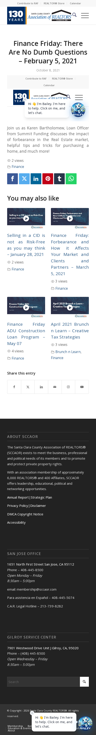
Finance (18, 166)
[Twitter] (24, 178)
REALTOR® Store (54, 3)
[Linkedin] (36, 178)
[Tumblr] (59, 178)
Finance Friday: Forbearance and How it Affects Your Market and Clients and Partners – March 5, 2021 (70, 254)
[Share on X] (28, 387)
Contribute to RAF (27, 3)
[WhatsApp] (71, 178)
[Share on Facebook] (14, 387)
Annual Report (18, 497)
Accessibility (16, 522)
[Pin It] (47, 178)
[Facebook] (12, 178)
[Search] (72, 15)
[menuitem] (28, 3)
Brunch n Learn (68, 351)
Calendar (75, 3)
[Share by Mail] (55, 387)
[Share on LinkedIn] (41, 387)
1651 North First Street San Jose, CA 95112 (40, 564)
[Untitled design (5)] (39, 15)
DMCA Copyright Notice (25, 514)
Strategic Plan (41, 497)
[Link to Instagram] (68, 387)
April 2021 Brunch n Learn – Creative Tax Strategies (70, 330)
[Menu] (83, 15)
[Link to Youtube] (82, 387)
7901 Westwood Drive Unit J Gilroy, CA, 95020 (43, 648)
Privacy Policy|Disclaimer (26, 505)
